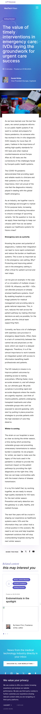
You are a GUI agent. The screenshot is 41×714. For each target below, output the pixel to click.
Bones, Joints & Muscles (21, 579)
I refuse (20, 705)
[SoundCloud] (35, 673)
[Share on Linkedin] (22, 551)
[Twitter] (23, 673)
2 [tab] (5, 633)
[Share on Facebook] (30, 551)
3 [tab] (7, 633)
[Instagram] (11, 673)
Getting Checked (9, 19)
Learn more (8, 709)
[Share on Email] (33, 551)
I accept (7, 705)
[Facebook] (5, 673)
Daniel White (16, 78)
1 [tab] (3, 633)
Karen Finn (20, 625)
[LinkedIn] (17, 673)
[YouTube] (29, 673)
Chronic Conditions (20, 583)
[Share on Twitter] (26, 551)
